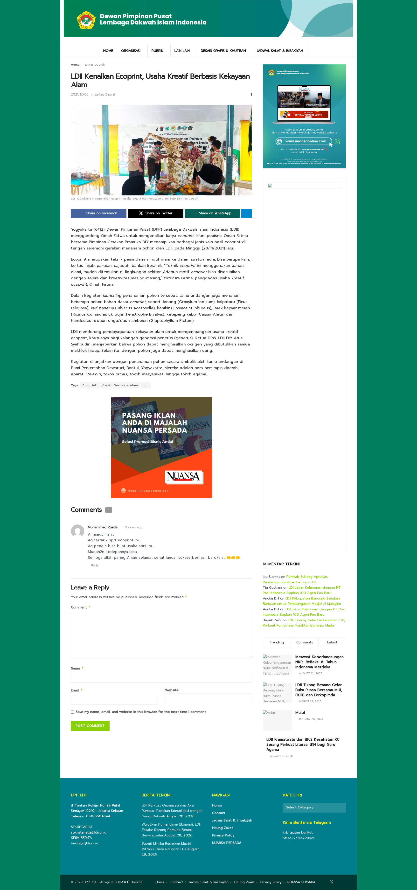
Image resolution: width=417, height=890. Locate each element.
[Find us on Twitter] (332, 882)
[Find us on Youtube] (344, 882)
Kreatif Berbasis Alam (120, 385)
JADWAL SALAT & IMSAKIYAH (280, 50)
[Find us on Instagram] (338, 882)
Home (75, 64)
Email (77, 690)
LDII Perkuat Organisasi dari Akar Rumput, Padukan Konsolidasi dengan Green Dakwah (172, 811)
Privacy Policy (223, 835)
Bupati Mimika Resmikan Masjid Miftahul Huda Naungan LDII (166, 846)
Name (77, 668)
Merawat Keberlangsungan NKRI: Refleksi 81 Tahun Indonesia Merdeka (319, 662)
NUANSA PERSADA (226, 842)
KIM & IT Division (130, 882)
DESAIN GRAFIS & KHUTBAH (223, 50)
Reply (94, 565)
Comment (80, 607)
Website (172, 690)
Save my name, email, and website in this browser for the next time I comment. (141, 711)
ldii (146, 385)
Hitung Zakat (222, 827)
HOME (108, 50)
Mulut (300, 712)
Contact (218, 812)
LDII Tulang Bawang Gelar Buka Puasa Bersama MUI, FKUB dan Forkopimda (318, 690)
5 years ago (134, 527)
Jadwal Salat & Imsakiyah (232, 820)
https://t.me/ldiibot (299, 838)
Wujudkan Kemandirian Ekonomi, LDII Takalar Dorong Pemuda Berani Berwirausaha (171, 830)
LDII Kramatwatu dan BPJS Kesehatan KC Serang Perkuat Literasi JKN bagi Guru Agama (303, 744)
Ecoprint (89, 385)
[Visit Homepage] (208, 22)
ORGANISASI (130, 50)
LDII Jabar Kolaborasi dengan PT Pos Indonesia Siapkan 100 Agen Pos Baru (302, 590)
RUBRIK (157, 50)
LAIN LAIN (182, 50)
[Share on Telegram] (246, 213)
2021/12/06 (79, 94)
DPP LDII (90, 882)
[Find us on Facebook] (324, 882)
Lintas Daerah (95, 64)
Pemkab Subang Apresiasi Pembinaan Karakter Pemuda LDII (295, 579)
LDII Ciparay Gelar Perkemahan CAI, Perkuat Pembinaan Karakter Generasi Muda (304, 623)
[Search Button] (348, 51)
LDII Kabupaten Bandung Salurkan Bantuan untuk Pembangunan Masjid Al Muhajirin (302, 601)
